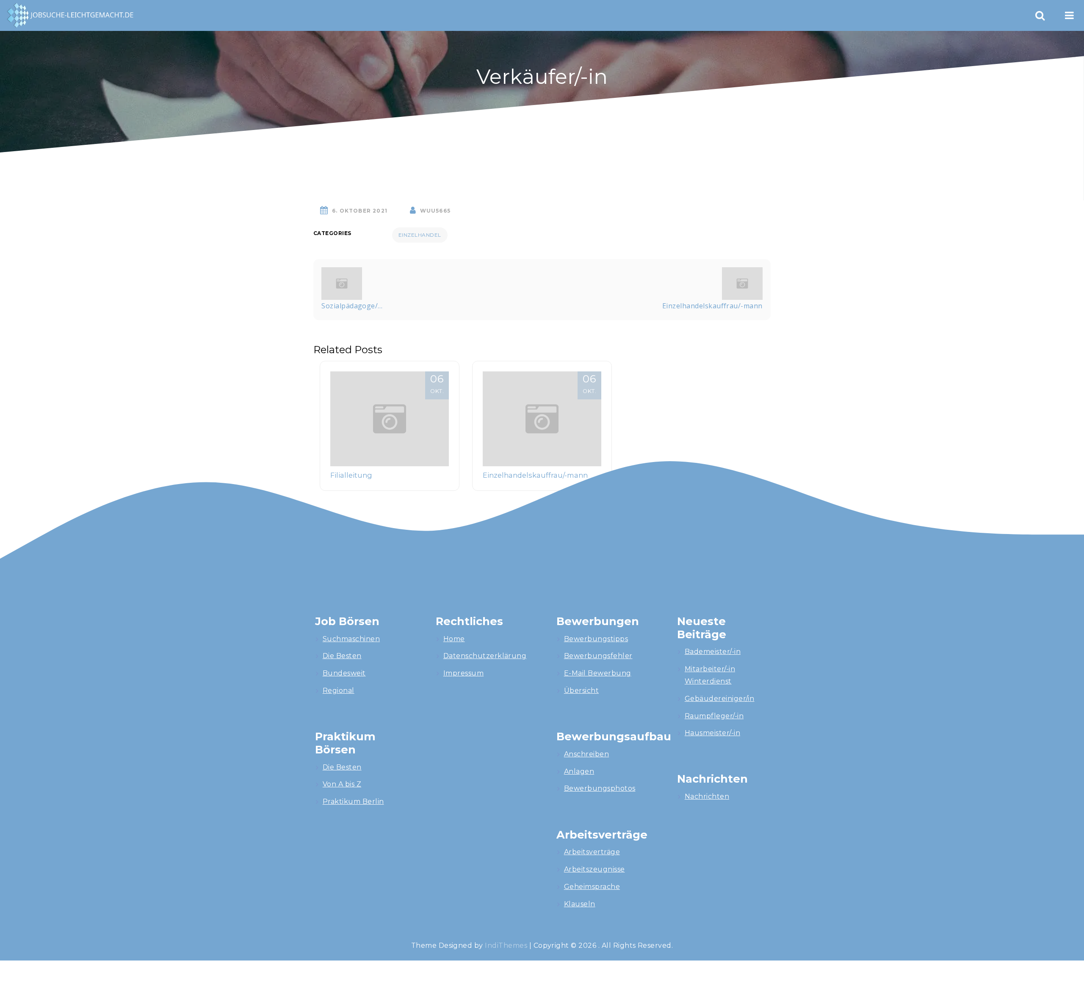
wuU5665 (435, 211)
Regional (338, 691)
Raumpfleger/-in (714, 716)
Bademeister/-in (713, 652)
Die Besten (342, 656)
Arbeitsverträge (592, 852)
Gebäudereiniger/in (720, 699)
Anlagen (579, 771)
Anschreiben (586, 754)
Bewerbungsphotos (600, 788)
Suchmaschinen (351, 639)
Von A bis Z (342, 784)
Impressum (463, 673)
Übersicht (581, 691)
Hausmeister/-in (712, 733)
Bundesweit (344, 673)
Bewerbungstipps (596, 639)
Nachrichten (707, 796)
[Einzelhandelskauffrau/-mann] (742, 282)
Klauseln (579, 904)
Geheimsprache (592, 887)
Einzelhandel (419, 235)
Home (454, 639)
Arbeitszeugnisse (594, 869)
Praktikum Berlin (353, 801)
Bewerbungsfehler (598, 656)
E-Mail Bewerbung (597, 673)
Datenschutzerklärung (485, 656)
